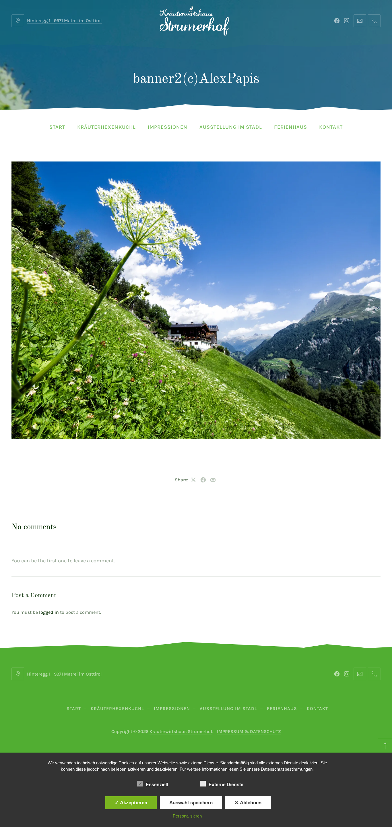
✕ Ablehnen (248, 802)
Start (57, 127)
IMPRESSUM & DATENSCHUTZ (249, 731)
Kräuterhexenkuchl (106, 127)
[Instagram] (346, 20)
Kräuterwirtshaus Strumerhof (181, 731)
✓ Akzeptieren (131, 802)
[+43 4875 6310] (374, 20)
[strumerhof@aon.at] (360, 20)
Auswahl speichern (191, 802)
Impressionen (167, 127)
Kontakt (331, 127)
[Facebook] (336, 20)
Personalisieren (187, 815)
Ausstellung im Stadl (230, 127)
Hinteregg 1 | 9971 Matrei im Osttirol (64, 20)
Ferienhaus (290, 127)
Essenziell (157, 784)
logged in (49, 612)
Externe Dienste (226, 784)
